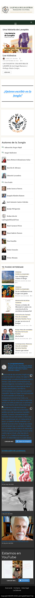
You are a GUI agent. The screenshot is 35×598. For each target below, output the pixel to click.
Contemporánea (10, 48)
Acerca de (8, 588)
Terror (29, 319)
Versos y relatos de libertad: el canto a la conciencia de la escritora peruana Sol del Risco (23, 309)
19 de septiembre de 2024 (11, 60)
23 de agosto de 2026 (24, 281)
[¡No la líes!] (8, 334)
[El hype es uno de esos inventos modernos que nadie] (17, 422)
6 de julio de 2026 (22, 338)
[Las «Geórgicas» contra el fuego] (8, 277)
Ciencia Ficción (20, 314)
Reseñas (15, 50)
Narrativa (7, 50)
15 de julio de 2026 (22, 325)
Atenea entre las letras (22, 300)
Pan (3, 482)
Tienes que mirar (22, 350)
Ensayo (17, 329)
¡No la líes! (19, 336)
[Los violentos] (17, 43)
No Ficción (24, 331)
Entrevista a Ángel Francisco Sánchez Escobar (15, 541)
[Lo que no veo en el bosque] (8, 320)
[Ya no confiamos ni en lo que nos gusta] (8, 291)
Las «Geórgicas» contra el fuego (21, 277)
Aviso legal (25, 588)
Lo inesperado (6, 512)
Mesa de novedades (23, 48)
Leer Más (7, 72)
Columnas (18, 272)
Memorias (29, 344)
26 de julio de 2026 (23, 296)
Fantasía (27, 314)
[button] (15, 22)
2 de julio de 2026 (22, 352)
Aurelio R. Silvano (11, 58)
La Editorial (17, 590)
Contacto (17, 588)
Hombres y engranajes (22, 274)
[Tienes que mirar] (8, 348)
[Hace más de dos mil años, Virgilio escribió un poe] (17, 389)
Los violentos (9, 55)
